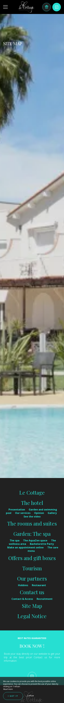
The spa (15, 540)
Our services (23, 513)
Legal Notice (32, 616)
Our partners (32, 578)
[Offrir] (46, 7)
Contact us (32, 592)
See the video (32, 516)
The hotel (32, 502)
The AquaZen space (35, 540)
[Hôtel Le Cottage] (26, 7)
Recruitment (45, 599)
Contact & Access (22, 599)
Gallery (52, 513)
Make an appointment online (25, 547)
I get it (13, 696)
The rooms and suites (32, 523)
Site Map (32, 605)
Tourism (32, 568)
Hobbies (23, 585)
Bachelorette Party (42, 544)
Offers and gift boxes (32, 557)
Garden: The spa (32, 533)
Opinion (39, 513)
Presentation (17, 509)
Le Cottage (32, 492)
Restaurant (39, 585)
